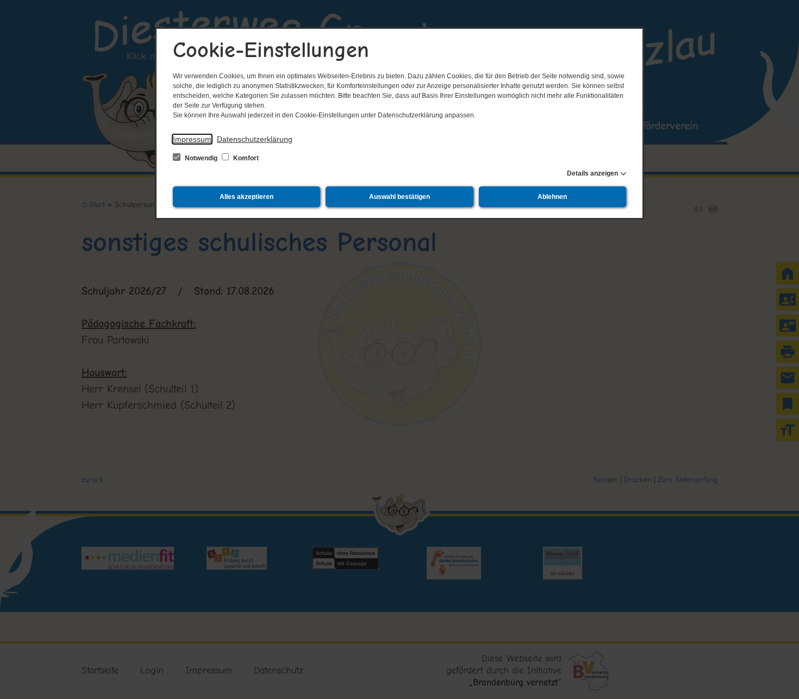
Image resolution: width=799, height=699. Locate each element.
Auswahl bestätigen (399, 197)
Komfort (245, 158)
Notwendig (201, 158)
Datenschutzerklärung (254, 139)
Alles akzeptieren (246, 197)
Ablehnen (552, 197)
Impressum (192, 139)
